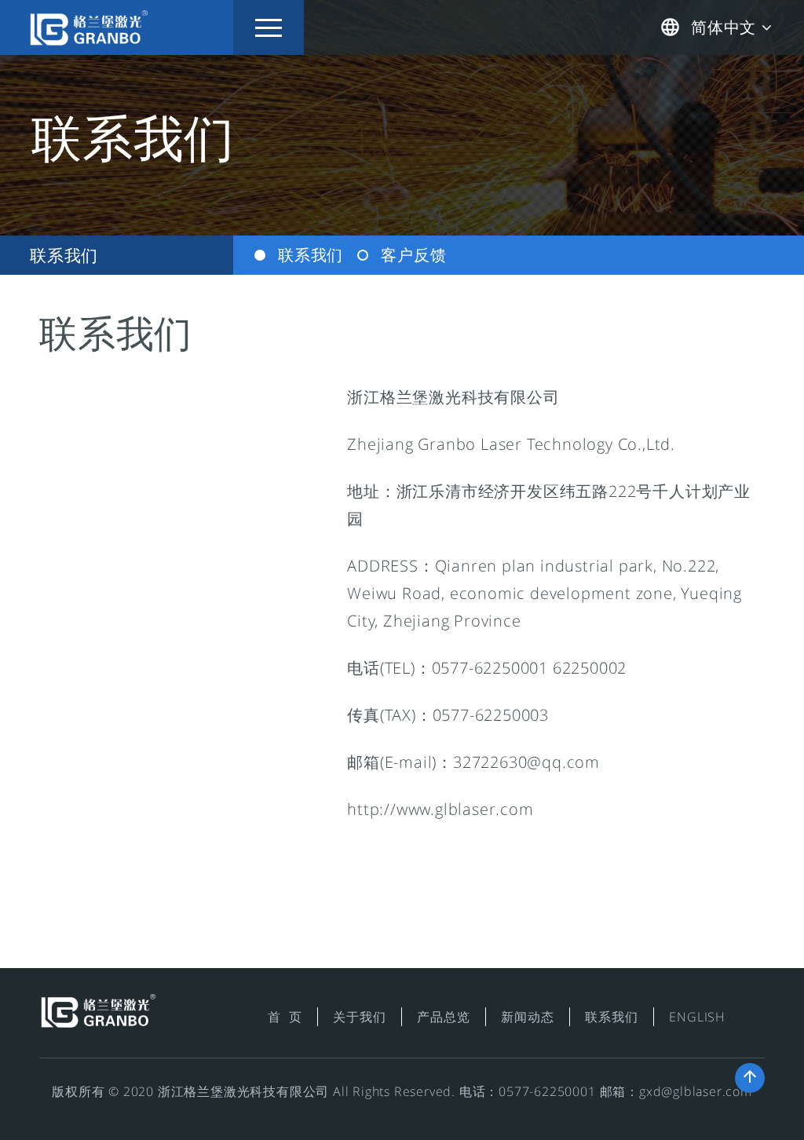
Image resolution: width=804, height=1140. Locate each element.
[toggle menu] (268, 27)
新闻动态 (527, 1016)
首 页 (285, 1016)
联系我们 (64, 254)
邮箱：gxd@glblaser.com (676, 1091)
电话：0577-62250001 (527, 1091)
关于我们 (359, 1016)
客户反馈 (413, 254)
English (697, 1016)
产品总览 (443, 1016)
